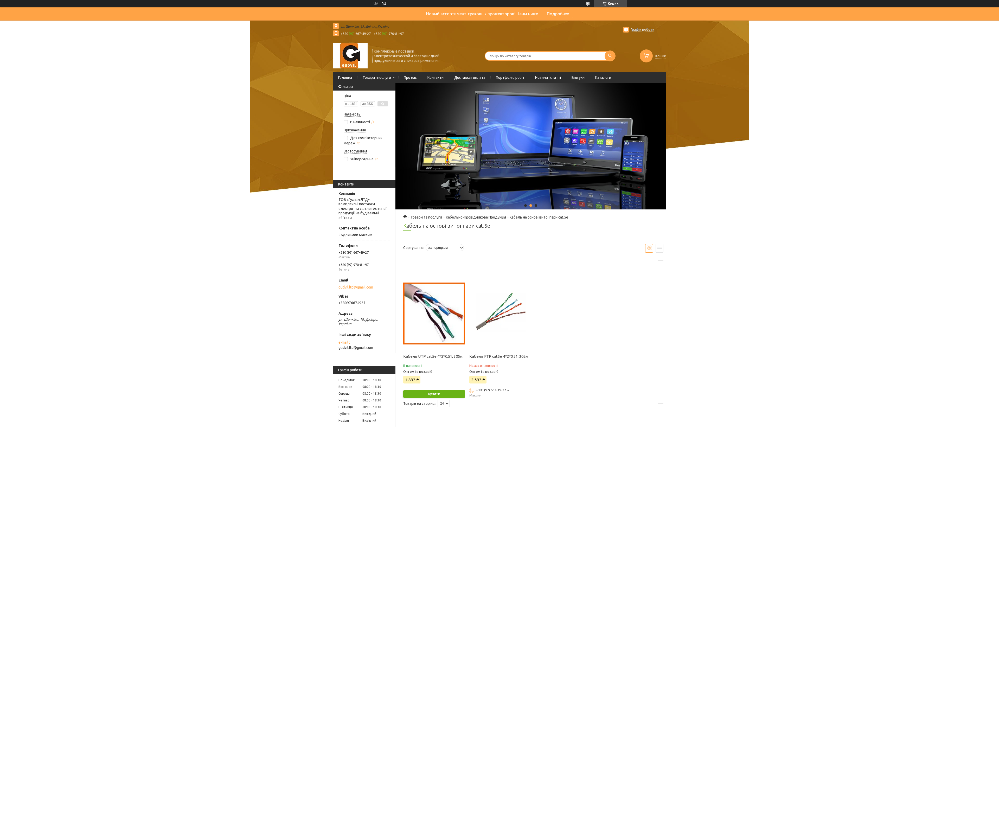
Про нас (410, 77)
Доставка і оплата (469, 77)
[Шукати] (610, 55)
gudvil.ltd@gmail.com (355, 287)
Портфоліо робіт (510, 77)
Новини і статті (548, 77)
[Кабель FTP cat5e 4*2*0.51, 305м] (500, 313)
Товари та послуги (426, 217)
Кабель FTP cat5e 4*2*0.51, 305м (498, 356)
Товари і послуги (377, 77)
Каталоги (603, 77)
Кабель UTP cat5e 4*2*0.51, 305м (433, 356)
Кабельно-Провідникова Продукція (476, 217)
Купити (434, 394)
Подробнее (558, 13)
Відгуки (578, 77)
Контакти (435, 77)
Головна (345, 77)
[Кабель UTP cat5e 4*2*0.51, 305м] (434, 313)
